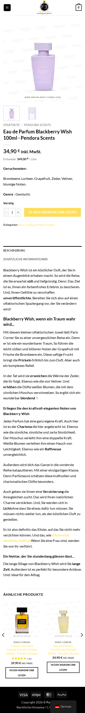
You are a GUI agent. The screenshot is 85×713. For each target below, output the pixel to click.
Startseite (11, 125)
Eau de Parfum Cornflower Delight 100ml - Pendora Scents (63, 649)
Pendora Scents (37, 125)
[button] (7, 7)
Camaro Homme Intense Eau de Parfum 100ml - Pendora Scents (22, 649)
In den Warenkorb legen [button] (21, 673)
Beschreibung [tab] (14, 250)
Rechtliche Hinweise (30, 707)
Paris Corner (26, 224)
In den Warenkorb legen (53, 212)
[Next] (75, 63)
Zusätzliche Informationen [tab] (25, 259)
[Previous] (10, 63)
